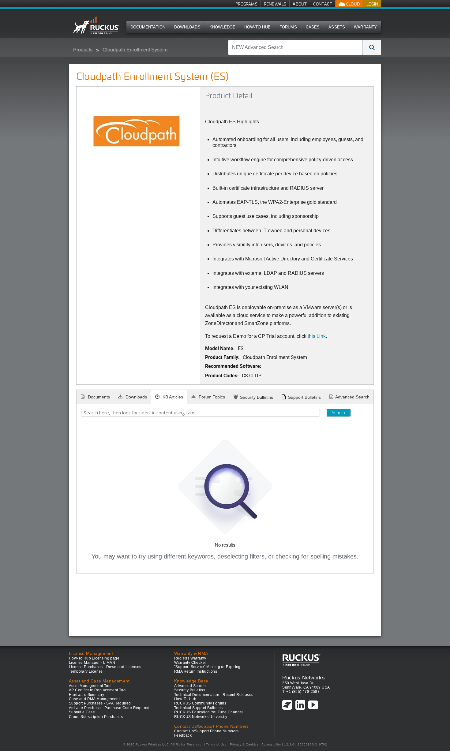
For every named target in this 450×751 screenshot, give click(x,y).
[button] (372, 47)
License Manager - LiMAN (92, 662)
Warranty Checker (190, 662)
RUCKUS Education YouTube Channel (208, 712)
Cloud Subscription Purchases (96, 717)
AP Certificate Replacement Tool (97, 690)
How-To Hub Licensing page (94, 658)
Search (338, 412)
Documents (98, 396)
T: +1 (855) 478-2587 (301, 691)
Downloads (187, 27)
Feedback (183, 735)
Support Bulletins (304, 397)
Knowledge (222, 27)
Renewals (275, 3)
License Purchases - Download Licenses (105, 667)
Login (372, 3)
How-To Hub (257, 27)
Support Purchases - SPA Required (100, 703)
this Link (317, 336)
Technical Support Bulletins (198, 708)
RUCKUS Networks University (200, 717)
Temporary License (86, 671)
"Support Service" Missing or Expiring (207, 667)
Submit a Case (82, 712)
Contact (322, 3)
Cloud (352, 3)
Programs (246, 3)
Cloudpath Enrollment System (135, 49)
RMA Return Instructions (195, 671)
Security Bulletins (256, 397)
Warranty (365, 27)
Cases (313, 27)
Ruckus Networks (303, 677)
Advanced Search (352, 396)
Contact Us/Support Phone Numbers (206, 731)
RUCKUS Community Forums (200, 703)
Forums (288, 27)
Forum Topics (211, 396)
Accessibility (271, 744)
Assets (336, 27)
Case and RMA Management (94, 699)
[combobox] (295, 47)
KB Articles (172, 396)
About (300, 3)
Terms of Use (216, 744)
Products (82, 49)
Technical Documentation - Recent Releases (213, 695)
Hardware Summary (86, 695)
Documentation (148, 27)
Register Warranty (190, 658)
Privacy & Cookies (244, 744)
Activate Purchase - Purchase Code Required (109, 708)
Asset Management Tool (90, 686)
